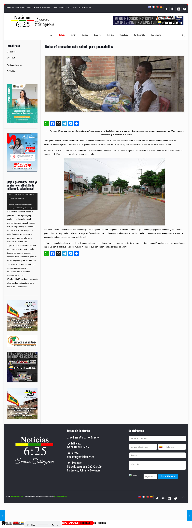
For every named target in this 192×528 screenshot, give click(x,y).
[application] (22, 201)
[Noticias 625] (32, 22)
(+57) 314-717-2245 (61, 7)
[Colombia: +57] (161, 447)
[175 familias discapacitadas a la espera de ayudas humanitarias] (2, 516)
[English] (149, 7)
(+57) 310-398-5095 (43, 7)
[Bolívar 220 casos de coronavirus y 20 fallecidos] (189, 516)
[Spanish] (161, 7)
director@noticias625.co (82, 7)
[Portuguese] (157, 7)
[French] (153, 7)
